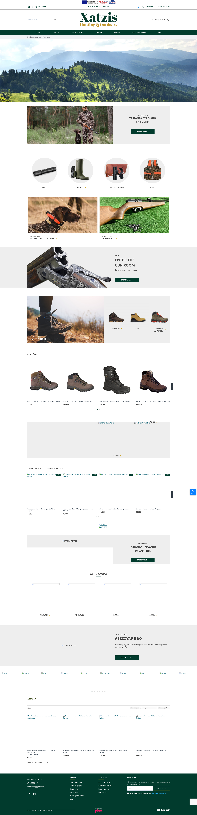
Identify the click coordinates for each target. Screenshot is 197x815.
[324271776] (32, 7)
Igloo (49, 689)
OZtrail (88, 689)
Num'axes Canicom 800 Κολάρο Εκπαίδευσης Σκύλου (151, 751)
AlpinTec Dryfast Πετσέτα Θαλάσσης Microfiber (115, 509)
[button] (25, 386)
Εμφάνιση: (162, 708)
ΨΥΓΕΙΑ (116, 615)
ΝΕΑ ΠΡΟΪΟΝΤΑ (35, 468)
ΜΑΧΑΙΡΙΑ (44, 615)
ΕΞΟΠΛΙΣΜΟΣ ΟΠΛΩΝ (116, 187)
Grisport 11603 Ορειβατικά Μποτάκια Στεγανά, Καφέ (153, 401)
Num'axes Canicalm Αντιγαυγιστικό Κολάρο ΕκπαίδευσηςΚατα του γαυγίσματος (41, 752)
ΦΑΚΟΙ (44, 187)
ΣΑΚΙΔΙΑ (152, 615)
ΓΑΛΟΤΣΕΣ (80, 187)
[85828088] (158, 809)
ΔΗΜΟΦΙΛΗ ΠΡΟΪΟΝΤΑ (54, 468)
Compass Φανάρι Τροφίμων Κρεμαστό (148, 509)
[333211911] (168, 809)
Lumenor (29, 689)
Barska (167, 689)
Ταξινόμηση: (134, 708)
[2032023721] (34, 794)
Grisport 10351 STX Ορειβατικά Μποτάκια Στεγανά (43, 401)
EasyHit (187, 689)
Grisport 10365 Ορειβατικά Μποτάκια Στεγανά (115, 401)
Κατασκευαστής (35, 37)
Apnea (128, 689)
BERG (148, 689)
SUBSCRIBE (161, 788)
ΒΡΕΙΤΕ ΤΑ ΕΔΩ (142, 131)
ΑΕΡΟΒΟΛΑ (108, 238)
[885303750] (29, 794)
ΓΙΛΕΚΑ (151, 187)
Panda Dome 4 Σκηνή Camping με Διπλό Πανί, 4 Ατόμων (78, 510)
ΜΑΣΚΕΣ (152, 422)
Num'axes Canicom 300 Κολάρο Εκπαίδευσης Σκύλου (114, 751)
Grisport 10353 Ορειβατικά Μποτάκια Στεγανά (78, 401)
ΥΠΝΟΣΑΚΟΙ (79, 615)
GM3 (9, 689)
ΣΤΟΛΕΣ (116, 456)
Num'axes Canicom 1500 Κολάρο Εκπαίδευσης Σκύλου (78, 751)
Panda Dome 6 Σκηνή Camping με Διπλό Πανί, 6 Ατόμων (42, 510)
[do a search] (55, 20)
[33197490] (29, 7)
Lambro (69, 689)
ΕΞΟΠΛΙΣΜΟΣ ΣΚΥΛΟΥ (42, 238)
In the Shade (108, 689)
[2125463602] (163, 809)
